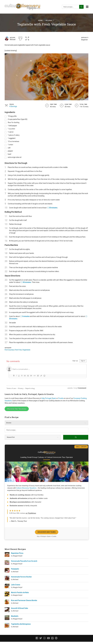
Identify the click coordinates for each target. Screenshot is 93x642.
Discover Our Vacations (16, 409)
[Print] (20, 38)
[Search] (81, 7)
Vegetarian (26, 350)
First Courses (9, 350)
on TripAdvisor (31, 513)
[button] (27, 38)
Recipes (49, 20)
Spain (54, 398)
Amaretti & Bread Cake (19, 608)
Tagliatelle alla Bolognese (21, 624)
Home (40, 20)
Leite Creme (15, 585)
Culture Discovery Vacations (26, 488)
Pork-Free (18, 350)
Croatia (60, 398)
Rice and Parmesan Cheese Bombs (24, 600)
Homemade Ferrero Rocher (21, 577)
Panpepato (15, 569)
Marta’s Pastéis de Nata (20, 592)
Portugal (48, 398)
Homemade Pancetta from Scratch (24, 561)
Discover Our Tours (47, 532)
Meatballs (14, 616)
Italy (43, 398)
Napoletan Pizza (17, 553)
